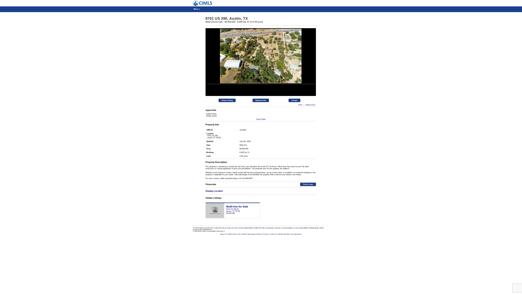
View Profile (260, 138)
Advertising (251, 252)
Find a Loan (308, 203)
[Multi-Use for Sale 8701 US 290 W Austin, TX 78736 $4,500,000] (233, 236)
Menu (196, 9)
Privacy (265, 252)
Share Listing (227, 119)
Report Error (310, 123)
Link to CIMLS (242, 252)
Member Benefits (283, 252)
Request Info (260, 119)
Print (300, 123)
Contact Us (273, 252)
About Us (223, 252)
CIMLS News (232, 252)
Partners (259, 252)
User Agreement (296, 252)
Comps (294, 119)
